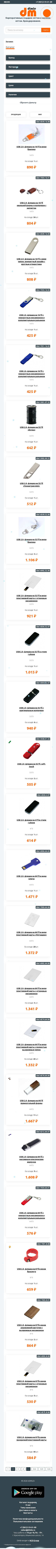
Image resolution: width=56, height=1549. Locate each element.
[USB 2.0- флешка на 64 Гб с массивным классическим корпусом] (10, 1135)
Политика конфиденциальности (28, 1519)
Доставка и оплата (28, 1510)
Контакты (28, 1513)
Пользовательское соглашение (28, 1521)
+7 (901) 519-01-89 (44, 2)
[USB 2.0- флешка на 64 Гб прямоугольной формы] (10, 1078)
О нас (28, 1505)
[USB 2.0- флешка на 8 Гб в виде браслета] (10, 1247)
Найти (45, 30)
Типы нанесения (28, 1508)
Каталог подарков (28, 1502)
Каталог (9, 41)
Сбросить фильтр (28, 103)
